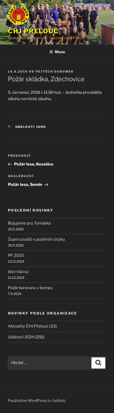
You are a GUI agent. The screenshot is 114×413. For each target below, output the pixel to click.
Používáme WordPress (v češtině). (37, 400)
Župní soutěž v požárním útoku (36, 239)
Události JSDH (30, 127)
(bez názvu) (18, 271)
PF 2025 (16, 255)
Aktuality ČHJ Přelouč (28, 326)
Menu (60, 52)
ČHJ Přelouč (33, 31)
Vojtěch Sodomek (55, 71)
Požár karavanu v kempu (30, 287)
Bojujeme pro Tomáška (29, 223)
